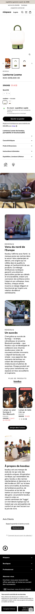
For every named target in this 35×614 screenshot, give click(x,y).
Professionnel (8, 570)
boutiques (24, 5)
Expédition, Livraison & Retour (13, 156)
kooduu (6, 71)
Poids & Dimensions (10, 146)
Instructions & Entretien (11, 151)
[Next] (31, 400)
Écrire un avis (17, 528)
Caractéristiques (9, 140)
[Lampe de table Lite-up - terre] (21, 419)
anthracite (10, 102)
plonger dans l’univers (17, 427)
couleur (9, 98)
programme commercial (17, 8)
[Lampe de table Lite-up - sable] (19, 419)
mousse (5, 102)
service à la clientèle (13, 5)
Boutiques (6, 564)
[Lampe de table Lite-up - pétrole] (24, 419)
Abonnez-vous (8, 576)
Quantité (6, 90)
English (15, 12)
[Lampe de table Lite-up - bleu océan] (26, 419)
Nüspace (6, 557)
